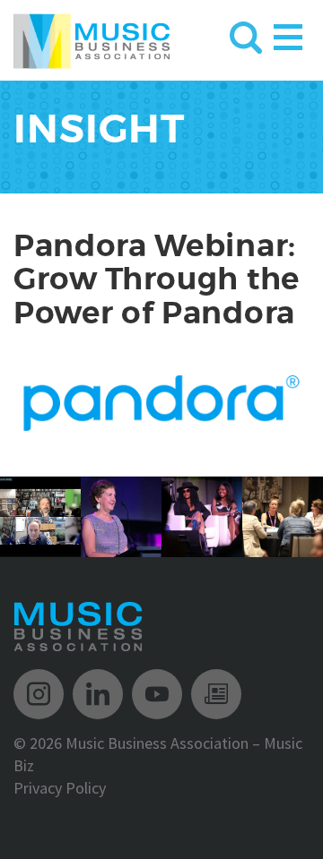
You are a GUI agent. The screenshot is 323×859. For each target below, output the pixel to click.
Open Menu (288, 33)
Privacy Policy (59, 787)
